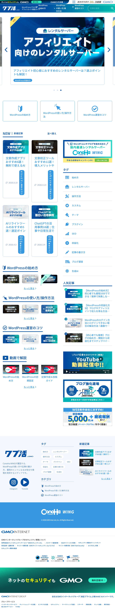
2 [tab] (57, 90)
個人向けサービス (7, 607)
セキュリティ (55, 604)
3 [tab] (60, 90)
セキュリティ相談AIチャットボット (89, 543)
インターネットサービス (9, 604)
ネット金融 (97, 604)
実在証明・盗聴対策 (7, 546)
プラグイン (57, 461)
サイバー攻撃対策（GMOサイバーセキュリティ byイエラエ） (36, 546)
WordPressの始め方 (43, 7)
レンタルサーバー (60, 451)
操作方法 (46, 456)
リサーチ (80, 604)
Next (108, 49)
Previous (6, 49)
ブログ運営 (47, 472)
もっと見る (29, 288)
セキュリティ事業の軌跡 (9, 548)
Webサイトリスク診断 (68, 543)
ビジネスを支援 (43, 604)
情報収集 (88, 604)
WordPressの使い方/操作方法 (61, 8)
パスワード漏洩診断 (52, 543)
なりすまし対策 (93, 546)
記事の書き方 (58, 467)
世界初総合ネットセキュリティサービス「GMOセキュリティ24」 (22, 543)
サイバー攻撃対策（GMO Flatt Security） (72, 546)
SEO (68, 461)
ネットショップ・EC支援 (27, 604)
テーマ (45, 461)
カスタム (58, 456)
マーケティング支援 (68, 604)
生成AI (59, 472)
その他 (17, 607)
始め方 (45, 451)
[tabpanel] (57, 51)
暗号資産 (107, 604)
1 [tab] (54, 90)
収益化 (45, 467)
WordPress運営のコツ (79, 7)
